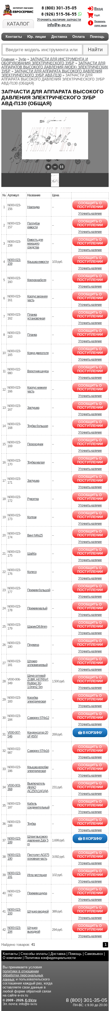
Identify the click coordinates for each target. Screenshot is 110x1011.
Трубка (31, 824)
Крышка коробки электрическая (37, 769)
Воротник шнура (38, 371)
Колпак (31, 517)
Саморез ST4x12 (38, 718)
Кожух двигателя (38, 353)
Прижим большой (38, 590)
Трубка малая (36, 462)
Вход (98, 9)
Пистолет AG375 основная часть (38, 857)
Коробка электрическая (36, 699)
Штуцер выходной (33, 929)
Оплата (78, 37)
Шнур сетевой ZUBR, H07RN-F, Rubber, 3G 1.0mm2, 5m (37, 681)
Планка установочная (36, 316)
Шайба (31, 554)
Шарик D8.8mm (37, 626)
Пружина (33, 645)
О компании (12, 958)
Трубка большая (37, 426)
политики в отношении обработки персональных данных (23, 975)
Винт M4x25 (35, 535)
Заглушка (33, 408)
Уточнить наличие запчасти (59, 19)
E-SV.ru (30, 1000)
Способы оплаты (34, 954)
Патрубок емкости (33, 225)
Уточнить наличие (90, 213)
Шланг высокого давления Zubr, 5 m (37, 840)
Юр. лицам (36, 37)
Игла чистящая (37, 875)
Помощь (97, 37)
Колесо (32, 572)
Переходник (35, 444)
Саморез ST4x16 (38, 751)
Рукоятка (33, 499)
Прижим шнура (37, 893)
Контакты (14, 37)
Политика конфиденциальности (50, 958)
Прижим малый (37, 608)
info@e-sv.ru (59, 25)
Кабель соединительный (38, 805)
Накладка (33, 207)
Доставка (59, 37)
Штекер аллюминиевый (37, 663)
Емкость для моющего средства (35, 243)
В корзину (92, 732)
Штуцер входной (38, 911)
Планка (32, 335)
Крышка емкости (38, 262)
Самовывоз (94, 954)
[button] (48, 167)
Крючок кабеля (36, 280)
